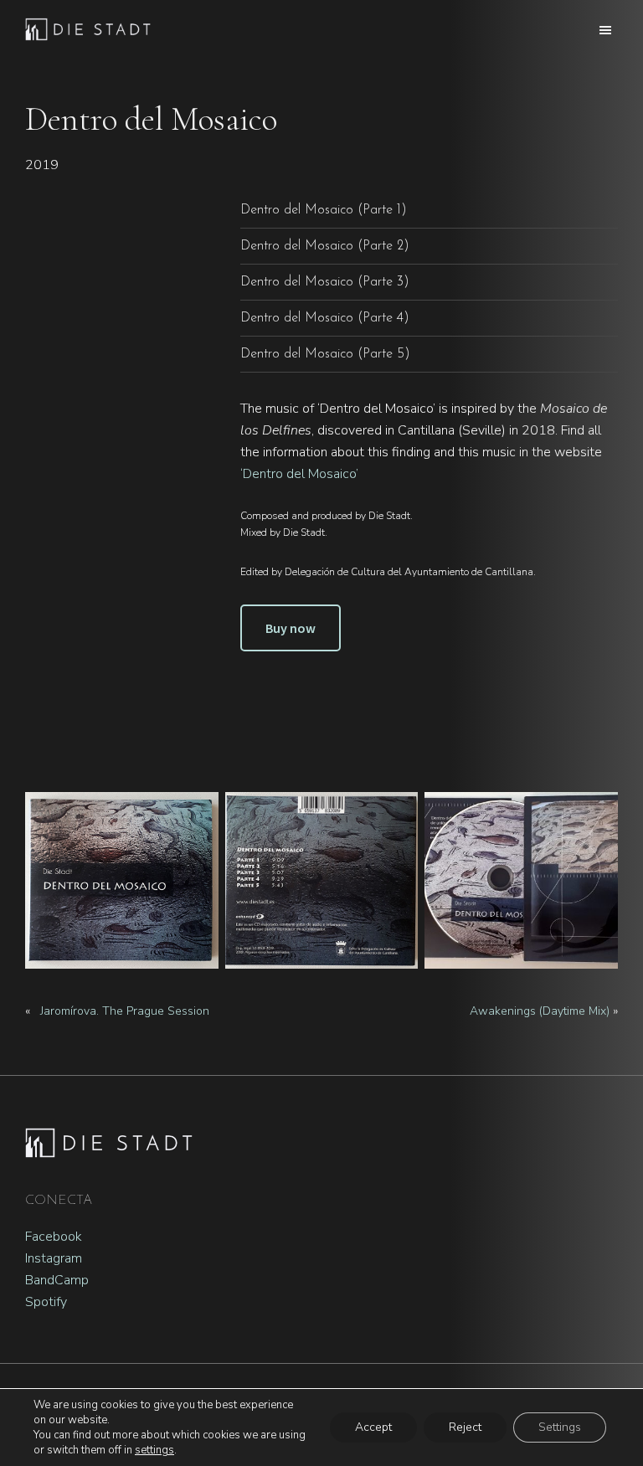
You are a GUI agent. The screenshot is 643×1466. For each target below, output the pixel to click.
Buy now (290, 628)
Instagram (53, 1258)
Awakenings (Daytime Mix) (540, 1011)
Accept (373, 1427)
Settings (559, 1427)
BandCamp (57, 1280)
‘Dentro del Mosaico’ (299, 474)
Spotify (46, 1302)
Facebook (53, 1236)
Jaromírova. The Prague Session (124, 1011)
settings (154, 1450)
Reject (465, 1427)
